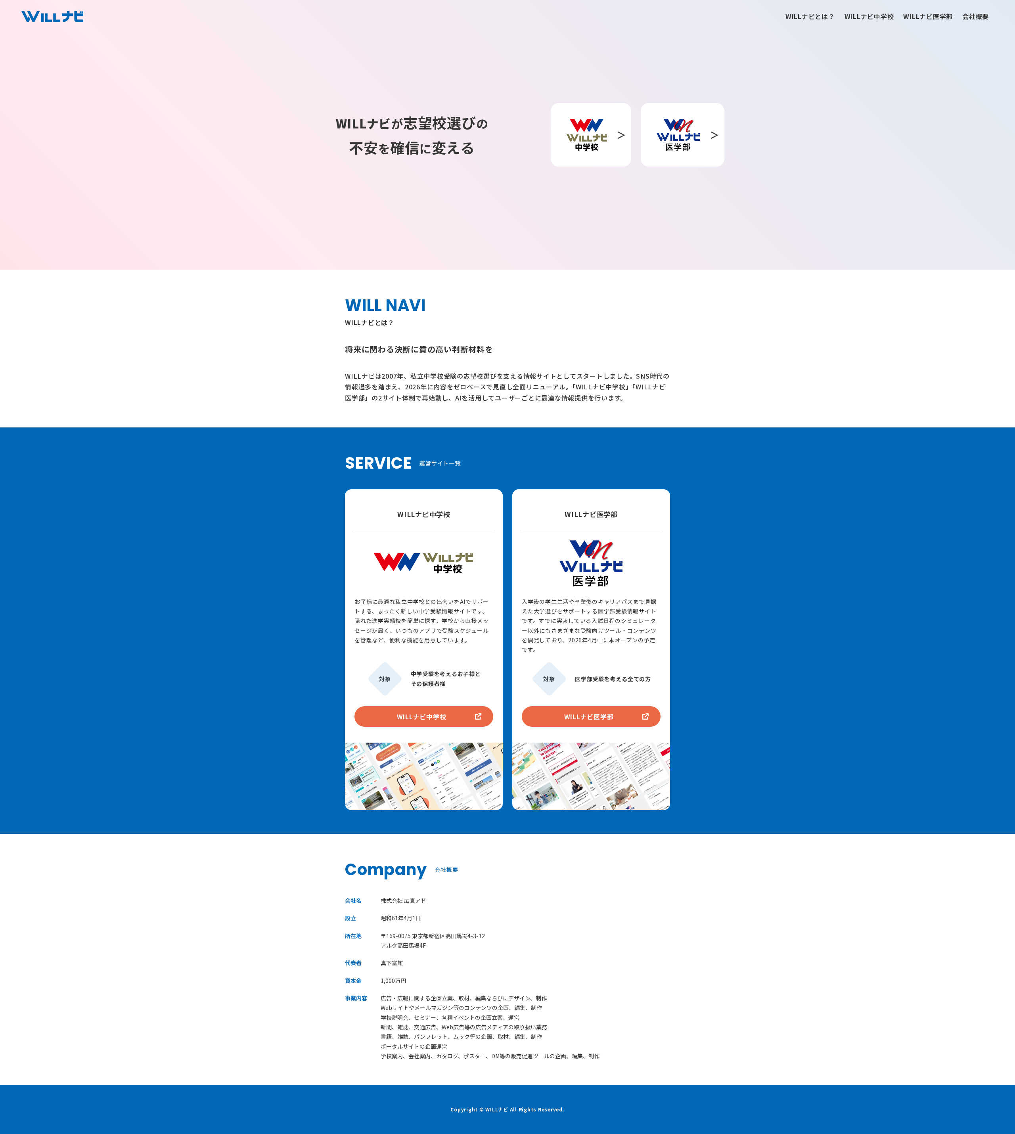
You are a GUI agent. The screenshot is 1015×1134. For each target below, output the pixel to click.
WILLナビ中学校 (869, 16)
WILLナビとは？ (810, 16)
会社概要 (975, 16)
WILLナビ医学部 (928, 16)
